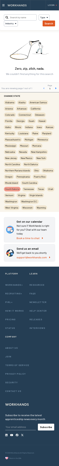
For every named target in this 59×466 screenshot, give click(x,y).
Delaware (39, 114)
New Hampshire (39, 152)
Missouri (24, 145)
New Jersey (11, 158)
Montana (36, 145)
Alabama (9, 102)
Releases (36, 319)
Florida (8, 121)
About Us (11, 347)
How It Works (14, 310)
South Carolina (29, 182)
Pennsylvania (23, 176)
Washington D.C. (29, 201)
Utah (50, 189)
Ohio (36, 170)
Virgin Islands (36, 195)
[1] (49, 88)
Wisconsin (27, 207)
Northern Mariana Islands (17, 170)
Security (11, 382)
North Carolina (12, 164)
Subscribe (46, 427)
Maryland (46, 133)
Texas (41, 189)
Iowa (39, 127)
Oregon (8, 176)
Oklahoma (48, 170)
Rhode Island (11, 182)
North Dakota (31, 164)
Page (50, 85)
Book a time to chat (28, 238)
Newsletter (38, 302)
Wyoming (41, 207)
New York (41, 158)
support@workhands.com (32, 257)
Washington (11, 201)
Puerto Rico (40, 176)
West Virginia (11, 207)
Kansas (49, 127)
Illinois (18, 127)
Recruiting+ (13, 293)
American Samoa (38, 102)
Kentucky (9, 133)
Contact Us (13, 391)
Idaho (8, 127)
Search (49, 23)
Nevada (23, 152)
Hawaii (42, 121)
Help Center (38, 310)
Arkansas (22, 108)
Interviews (37, 328)
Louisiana (23, 133)
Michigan (29, 139)
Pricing (10, 319)
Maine (35, 133)
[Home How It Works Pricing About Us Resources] (15, 5)
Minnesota (43, 139)
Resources (37, 284)
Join (8, 356)
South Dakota (12, 189)
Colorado (10, 114)
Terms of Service (17, 365)
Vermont (9, 195)
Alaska (22, 102)
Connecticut (25, 114)
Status (10, 328)
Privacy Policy (15, 373)
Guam (31, 121)
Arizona (9, 108)
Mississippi (10, 145)
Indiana (29, 127)
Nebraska (10, 152)
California (35, 108)
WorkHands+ (14, 284)
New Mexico (26, 158)
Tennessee (28, 189)
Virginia (21, 195)
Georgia (20, 121)
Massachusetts (12, 139)
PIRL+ (9, 302)
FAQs (33, 293)
